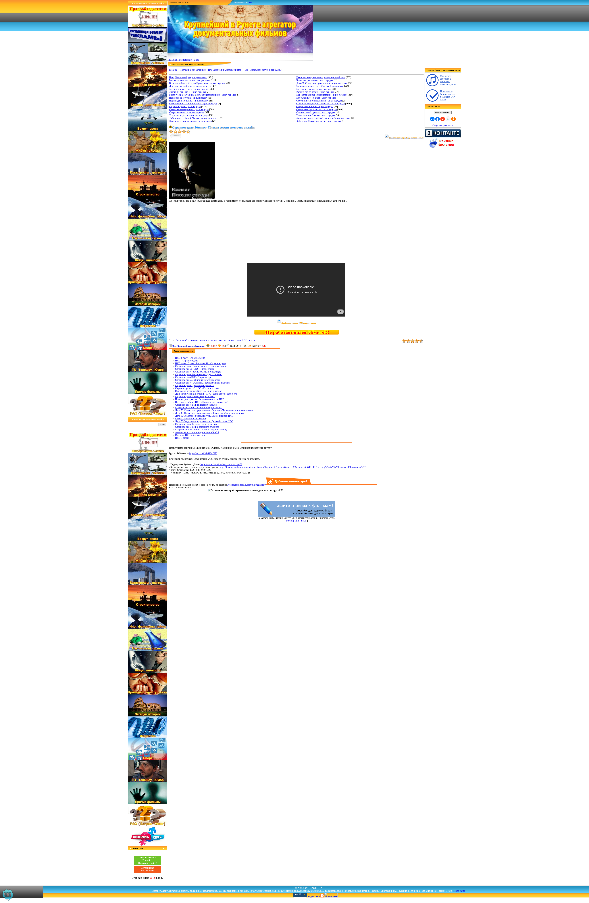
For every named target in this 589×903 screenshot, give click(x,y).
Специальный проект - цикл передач (315, 112)
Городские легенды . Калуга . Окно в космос (198, 391)
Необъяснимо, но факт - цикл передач (316, 97)
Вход (196, 59)
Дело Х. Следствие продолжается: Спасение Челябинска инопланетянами (214, 410)
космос (231, 340)
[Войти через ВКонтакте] (432, 119)
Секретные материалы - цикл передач (189, 109)
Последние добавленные (193, 70)
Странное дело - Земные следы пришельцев (198, 371)
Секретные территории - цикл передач (316, 109)
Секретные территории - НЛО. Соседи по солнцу (201, 429)
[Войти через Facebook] (437, 119)
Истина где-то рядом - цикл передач (315, 92)
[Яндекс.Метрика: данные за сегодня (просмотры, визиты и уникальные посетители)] (331, 895)
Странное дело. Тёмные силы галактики (196, 424)
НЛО (244, 340)
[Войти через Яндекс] (442, 119)
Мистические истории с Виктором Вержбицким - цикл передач (202, 95)
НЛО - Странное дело (186, 360)
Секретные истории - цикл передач (314, 106)
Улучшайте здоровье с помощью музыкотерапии (448, 80)
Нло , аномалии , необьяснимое (224, 70)
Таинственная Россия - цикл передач (315, 115)
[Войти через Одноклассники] (453, 119)
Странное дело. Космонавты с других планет (198, 374)
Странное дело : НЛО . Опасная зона (194, 369)
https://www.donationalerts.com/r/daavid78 (221, 464)
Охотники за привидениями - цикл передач (319, 100)
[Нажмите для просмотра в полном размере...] (192, 198)
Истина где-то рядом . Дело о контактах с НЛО (199, 399)
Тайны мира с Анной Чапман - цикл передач (192, 118)
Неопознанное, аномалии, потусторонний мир (320, 77)
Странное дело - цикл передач (185, 106)
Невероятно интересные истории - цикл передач (321, 95)
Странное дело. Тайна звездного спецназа (197, 427)
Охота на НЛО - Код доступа (190, 435)
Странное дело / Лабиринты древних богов (198, 380)
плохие (252, 340)
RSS (250, 2)
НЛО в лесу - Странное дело (190, 358)
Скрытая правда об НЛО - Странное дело (197, 388)
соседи (222, 340)
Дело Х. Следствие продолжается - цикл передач (321, 83)
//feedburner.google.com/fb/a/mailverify (246, 484)
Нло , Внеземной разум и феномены (262, 70)
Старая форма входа (442, 125)
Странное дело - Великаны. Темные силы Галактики (202, 382)
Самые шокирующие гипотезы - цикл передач (320, 103)
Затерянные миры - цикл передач (313, 89)
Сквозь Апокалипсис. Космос (190, 418)
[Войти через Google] (448, 118)
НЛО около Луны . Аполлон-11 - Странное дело (200, 363)
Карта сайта (459, 891)
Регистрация (185, 59)
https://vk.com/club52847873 (203, 453)
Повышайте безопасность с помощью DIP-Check (448, 95)
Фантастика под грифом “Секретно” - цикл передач (323, 118)
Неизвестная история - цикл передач (188, 97)
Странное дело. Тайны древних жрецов (196, 404)
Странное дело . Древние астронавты (194, 385)
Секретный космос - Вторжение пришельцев (198, 407)
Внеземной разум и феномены (191, 340)
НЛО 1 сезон (182, 438)
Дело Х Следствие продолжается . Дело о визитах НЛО (204, 415)
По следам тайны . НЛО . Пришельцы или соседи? (201, 402)
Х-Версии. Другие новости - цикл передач (318, 121)
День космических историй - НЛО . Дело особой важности (206, 393)
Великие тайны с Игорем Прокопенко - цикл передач (197, 83)
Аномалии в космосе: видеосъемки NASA (197, 432)
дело (238, 340)
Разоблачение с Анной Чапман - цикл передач (193, 103)
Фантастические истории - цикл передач (190, 121)
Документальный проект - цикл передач (190, 86)
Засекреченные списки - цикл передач (189, 89)
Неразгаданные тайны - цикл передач (188, 100)
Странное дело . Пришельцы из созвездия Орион (201, 366)
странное (213, 340)
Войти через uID (442, 112)
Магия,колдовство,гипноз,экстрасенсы (189, 80)
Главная (173, 59)
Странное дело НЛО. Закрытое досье (194, 377)
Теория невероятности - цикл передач (189, 115)
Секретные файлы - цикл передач (186, 112)
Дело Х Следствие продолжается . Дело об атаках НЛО (204, 421)
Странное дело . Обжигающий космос (195, 396)
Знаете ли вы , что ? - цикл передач (187, 92)
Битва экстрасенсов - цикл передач (314, 80)
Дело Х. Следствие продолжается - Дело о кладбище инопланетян (209, 413)
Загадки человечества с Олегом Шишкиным (319, 86)
